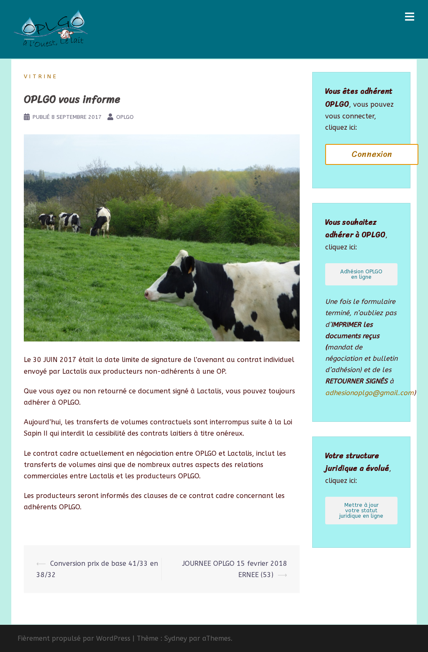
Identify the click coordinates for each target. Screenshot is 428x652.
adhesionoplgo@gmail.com (369, 393)
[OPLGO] (51, 29)
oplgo (125, 117)
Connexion (372, 154)
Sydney (175, 638)
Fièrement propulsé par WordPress (74, 638)
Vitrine (41, 76)
